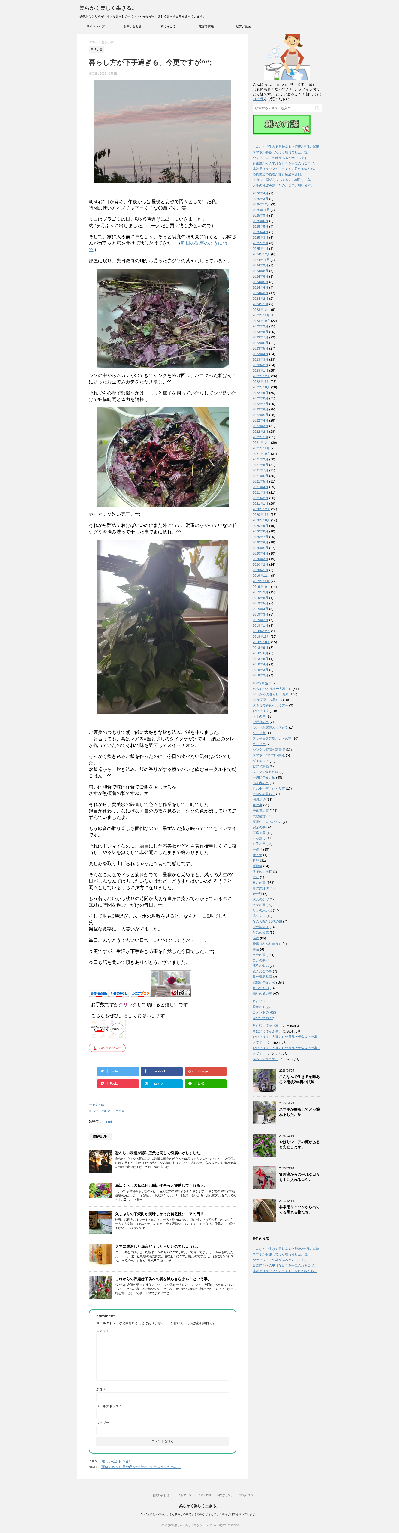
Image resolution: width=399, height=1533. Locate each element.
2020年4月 (260, 553)
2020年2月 (260, 564)
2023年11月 (261, 315)
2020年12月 (261, 509)
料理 (256, 860)
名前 (100, 1389)
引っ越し (259, 838)
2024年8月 (260, 271)
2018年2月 (260, 675)
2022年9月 (260, 393)
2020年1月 (260, 570)
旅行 (256, 877)
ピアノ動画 (243, 26)
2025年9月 (260, 215)
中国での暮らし (264, 794)
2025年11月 (261, 210)
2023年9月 (260, 326)
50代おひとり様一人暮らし (272, 689)
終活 (256, 949)
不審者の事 (261, 783)
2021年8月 (260, 465)
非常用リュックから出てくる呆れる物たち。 (285, 169)
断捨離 (257, 866)
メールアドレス (108, 1406)
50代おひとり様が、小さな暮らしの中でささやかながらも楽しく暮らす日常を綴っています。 (199, 1514)
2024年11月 (261, 260)
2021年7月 (260, 470)
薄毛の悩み (261, 966)
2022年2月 (260, 431)
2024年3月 (260, 293)
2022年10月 (261, 387)
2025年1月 (260, 248)
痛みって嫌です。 (265, 1059)
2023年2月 (260, 365)
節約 (256, 938)
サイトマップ (96, 26)
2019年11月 (261, 581)
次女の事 (259, 905)
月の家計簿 (261, 888)
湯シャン (259, 916)
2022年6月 (260, 409)
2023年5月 (260, 348)
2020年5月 (260, 548)
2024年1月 (260, 304)
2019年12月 (261, 575)
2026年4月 (260, 193)
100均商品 (260, 683)
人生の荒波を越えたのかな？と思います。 (283, 185)
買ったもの (261, 988)
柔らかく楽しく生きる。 (108, 8)
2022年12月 (261, 376)
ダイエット (261, 761)
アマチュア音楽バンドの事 (272, 738)
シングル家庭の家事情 (269, 749)
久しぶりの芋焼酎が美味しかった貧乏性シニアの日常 (159, 1214)
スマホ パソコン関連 (269, 755)
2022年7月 (260, 404)
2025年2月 (260, 243)
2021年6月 (260, 476)
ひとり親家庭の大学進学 (270, 727)
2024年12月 (261, 254)
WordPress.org (264, 1018)
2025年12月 (261, 204)
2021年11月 (261, 448)
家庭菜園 (259, 833)
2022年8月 (260, 398)
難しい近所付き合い (117, 1461)
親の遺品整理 (262, 977)
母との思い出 (262, 910)
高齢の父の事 (262, 993)
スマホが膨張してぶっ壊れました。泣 (280, 152)
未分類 (257, 894)
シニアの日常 (102, 1111)
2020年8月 (260, 531)
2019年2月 (260, 620)
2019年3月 (260, 614)
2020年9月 (260, 526)
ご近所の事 (261, 722)
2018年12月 (261, 631)
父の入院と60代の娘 (267, 921)
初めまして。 (169, 26)
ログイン (259, 1001)
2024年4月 (260, 287)
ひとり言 (259, 733)
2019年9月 (260, 592)
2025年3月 (260, 237)
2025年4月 (260, 232)
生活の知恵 (261, 932)
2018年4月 (260, 664)
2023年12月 (261, 309)
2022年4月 (260, 420)
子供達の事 (261, 810)
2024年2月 (260, 298)
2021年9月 (260, 459)
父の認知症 (261, 927)
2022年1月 (260, 437)
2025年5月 (260, 226)
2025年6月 (260, 221)
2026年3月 (260, 199)
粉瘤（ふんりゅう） (267, 943)
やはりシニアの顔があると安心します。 (282, 158)
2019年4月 (260, 609)
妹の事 (257, 805)
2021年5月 (260, 481)
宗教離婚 (259, 816)
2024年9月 (260, 265)
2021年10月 (261, 454)
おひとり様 (261, 711)
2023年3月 (260, 359)
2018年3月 (260, 670)
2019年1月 (260, 625)
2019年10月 (261, 586)
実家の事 (259, 827)
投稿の (261, 1007)
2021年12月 (261, 442)
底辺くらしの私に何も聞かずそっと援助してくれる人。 (161, 1185)
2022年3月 (260, 426)
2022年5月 (260, 415)
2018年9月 (260, 647)
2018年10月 (261, 642)
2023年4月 (260, 354)
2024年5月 (260, 282)
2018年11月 (261, 636)
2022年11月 (261, 381)
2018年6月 (260, 653)
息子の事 (259, 844)
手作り (257, 849)
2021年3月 (260, 492)
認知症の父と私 (264, 982)
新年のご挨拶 (262, 871)
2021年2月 (260, 498)
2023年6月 (260, 343)
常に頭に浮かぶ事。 (267, 1026)
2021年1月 (260, 503)
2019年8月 (260, 598)
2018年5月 (260, 659)
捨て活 (257, 855)
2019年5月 (260, 603)
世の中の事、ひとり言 (269, 788)
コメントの (264, 1012)
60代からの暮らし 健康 (271, 694)
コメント (102, 1331)
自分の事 (259, 955)
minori (107, 1121)
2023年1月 (260, 370)
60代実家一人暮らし (267, 700)
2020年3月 (260, 559)
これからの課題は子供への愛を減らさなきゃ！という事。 (163, 1279)
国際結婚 (259, 799)
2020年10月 (261, 520)
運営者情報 (206, 26)
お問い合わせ (133, 26)
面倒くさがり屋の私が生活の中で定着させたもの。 (141, 1467)
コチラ (258, 99)
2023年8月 (260, 332)
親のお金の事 (262, 971)
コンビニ (259, 744)
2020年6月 (260, 542)
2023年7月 (260, 337)
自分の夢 (259, 960)
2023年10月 (261, 321)
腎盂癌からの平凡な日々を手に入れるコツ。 (285, 163)
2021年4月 (260, 487)
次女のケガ (261, 899)
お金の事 (259, 716)
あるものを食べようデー (270, 705)
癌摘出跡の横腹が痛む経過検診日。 (278, 174)
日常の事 (99, 1105)
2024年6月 (260, 276)
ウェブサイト (106, 1423)
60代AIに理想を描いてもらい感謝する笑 (282, 180)
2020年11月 (261, 514)
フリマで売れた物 (265, 772)
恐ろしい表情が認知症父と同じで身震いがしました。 (159, 1153)
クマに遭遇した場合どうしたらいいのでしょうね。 (157, 1246)
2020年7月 (260, 537)
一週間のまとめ (264, 777)
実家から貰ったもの (267, 822)
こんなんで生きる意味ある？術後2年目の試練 (286, 146)
